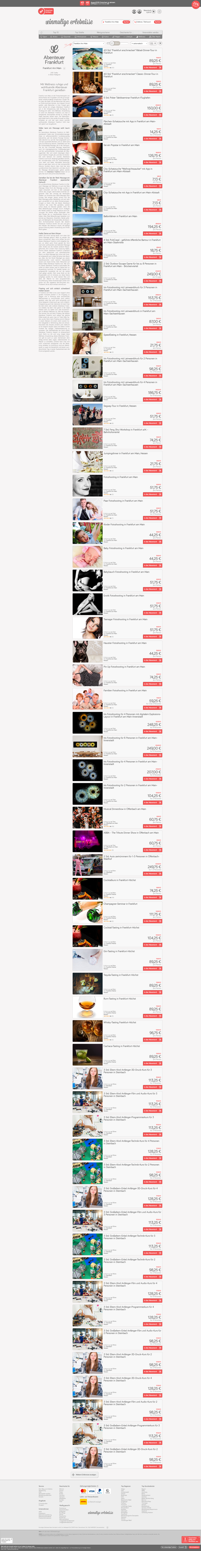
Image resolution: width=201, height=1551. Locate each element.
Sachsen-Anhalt (146, 1508)
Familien (61, 1495)
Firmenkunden (43, 1503)
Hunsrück (124, 1504)
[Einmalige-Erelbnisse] (100, 1512)
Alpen (123, 1498)
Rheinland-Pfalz (146, 1501)
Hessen (144, 1504)
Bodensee (124, 1495)
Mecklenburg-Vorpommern (149, 1509)
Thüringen (145, 1503)
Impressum (42, 1513)
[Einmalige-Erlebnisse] (69, 22)
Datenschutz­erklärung (45, 1515)
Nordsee (123, 1509)
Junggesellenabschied (65, 1522)
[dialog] (100, 1548)
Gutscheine (62, 1508)
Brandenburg (145, 1506)
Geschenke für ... (127, 32)
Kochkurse (62, 1517)
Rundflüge (62, 1513)
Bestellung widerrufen (45, 1495)
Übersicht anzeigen (95, 1502)
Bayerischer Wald (126, 1500)
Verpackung (42, 1490)
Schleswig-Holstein (147, 1512)
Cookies (19, 1547)
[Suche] (135, 22)
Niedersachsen (146, 1495)
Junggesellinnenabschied (66, 1521)
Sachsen (144, 1497)
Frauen (61, 1490)
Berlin (143, 1493)
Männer (61, 1489)
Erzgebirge (124, 1501)
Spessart (123, 1517)
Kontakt (41, 1497)
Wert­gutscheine (103, 32)
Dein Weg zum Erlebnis (45, 1489)
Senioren (62, 1497)
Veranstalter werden (150, 32)
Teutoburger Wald (126, 1520)
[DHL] (83, 1502)
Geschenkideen (64, 1510)
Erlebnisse (62, 1511)
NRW (143, 1490)
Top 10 (56, 32)
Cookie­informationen (45, 1518)
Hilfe (40, 1492)
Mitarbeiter (62, 1498)
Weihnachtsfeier (64, 1519)
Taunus (123, 1519)
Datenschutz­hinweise (45, 1516)
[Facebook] (107, 1527)
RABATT (195, 6)
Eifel (122, 1497)
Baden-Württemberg (148, 1498)
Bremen (144, 1500)
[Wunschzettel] (159, 11)
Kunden (61, 1500)
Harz (122, 1490)
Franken (123, 1503)
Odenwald (124, 1511)
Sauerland (124, 1514)
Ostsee (123, 1493)
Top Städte (79, 32)
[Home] (41, 32)
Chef (60, 1501)
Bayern (144, 1489)
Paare (61, 1492)
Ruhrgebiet (124, 1512)
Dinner (61, 1514)
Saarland (144, 1511)
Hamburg (144, 1492)
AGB (40, 1512)
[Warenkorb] (153, 11)
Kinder (61, 1493)
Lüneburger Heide (126, 1506)
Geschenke (62, 1516)
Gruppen (41, 1505)
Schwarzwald (125, 1492)
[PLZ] (103, 22)
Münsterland (124, 1508)
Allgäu (123, 1489)
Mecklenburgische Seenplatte (130, 1515)
